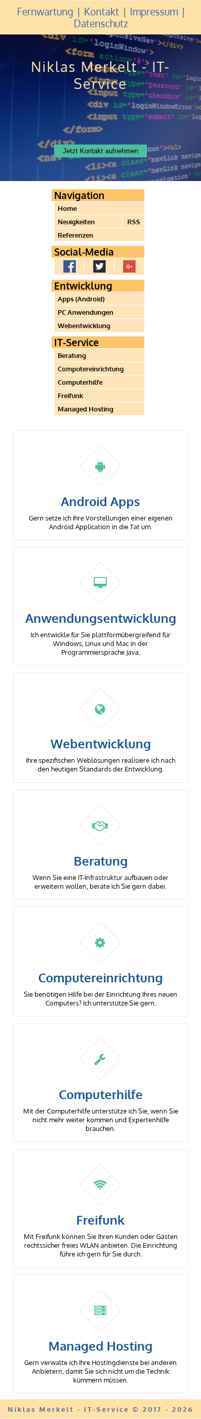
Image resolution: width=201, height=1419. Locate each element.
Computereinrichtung (91, 368)
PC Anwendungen (85, 312)
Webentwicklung (84, 325)
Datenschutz (101, 23)
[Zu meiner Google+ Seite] (129, 266)
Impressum (154, 11)
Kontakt (101, 11)
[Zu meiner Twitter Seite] (99, 266)
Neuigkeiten (76, 221)
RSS (133, 221)
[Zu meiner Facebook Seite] (69, 266)
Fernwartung (45, 11)
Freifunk (70, 395)
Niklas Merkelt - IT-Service (100, 75)
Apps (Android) (81, 298)
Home (67, 208)
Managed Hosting (85, 408)
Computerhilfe (80, 382)
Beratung (72, 355)
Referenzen (75, 234)
